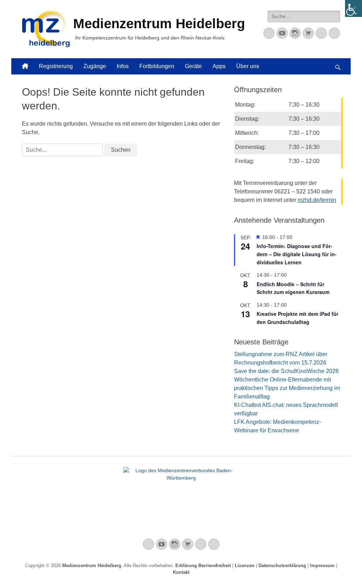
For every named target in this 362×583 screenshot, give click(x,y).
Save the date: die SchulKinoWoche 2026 (286, 371)
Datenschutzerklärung (282, 565)
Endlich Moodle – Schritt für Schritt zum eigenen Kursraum (293, 288)
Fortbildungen (156, 66)
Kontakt (181, 572)
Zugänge (94, 66)
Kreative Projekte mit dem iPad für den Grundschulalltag (297, 317)
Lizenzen (245, 565)
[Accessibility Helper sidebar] (353, 8)
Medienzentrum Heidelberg (91, 565)
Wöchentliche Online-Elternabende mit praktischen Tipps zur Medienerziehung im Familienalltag (287, 388)
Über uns (247, 66)
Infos (123, 66)
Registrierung (56, 66)
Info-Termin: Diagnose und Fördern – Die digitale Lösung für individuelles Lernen (297, 253)
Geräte (193, 66)
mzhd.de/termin (317, 200)
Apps (219, 66)
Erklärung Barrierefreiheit (203, 565)
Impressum (322, 565)
